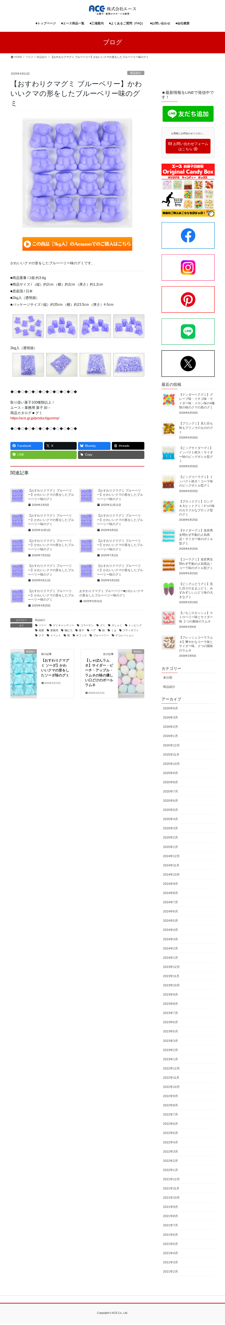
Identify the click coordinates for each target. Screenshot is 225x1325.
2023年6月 (170, 1022)
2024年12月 (171, 856)
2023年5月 (170, 1031)
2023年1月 (170, 1059)
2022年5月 (170, 1133)
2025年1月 (170, 847)
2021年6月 (170, 1234)
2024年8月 (170, 893)
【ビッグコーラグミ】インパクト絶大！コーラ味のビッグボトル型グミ (196, 481)
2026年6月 (170, 708)
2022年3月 (170, 1151)
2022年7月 (170, 1114)
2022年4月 (170, 1142)
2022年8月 (170, 1105)
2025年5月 (170, 810)
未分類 (167, 677)
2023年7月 (170, 1013)
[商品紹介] (24, 665)
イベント (55, 635)
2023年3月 (170, 1040)
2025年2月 (170, 837)
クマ (41, 635)
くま (113, 630)
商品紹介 (136, 73)
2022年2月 (170, 1160)
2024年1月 (170, 957)
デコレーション (124, 635)
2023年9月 (170, 994)
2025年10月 (171, 763)
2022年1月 (170, 1170)
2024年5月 (170, 920)
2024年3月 (170, 939)
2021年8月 (170, 1216)
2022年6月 (170, 1123)
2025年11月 (171, 754)
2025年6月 (170, 800)
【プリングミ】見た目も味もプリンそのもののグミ (196, 428)
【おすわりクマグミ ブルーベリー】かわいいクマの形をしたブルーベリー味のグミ (51, 495)
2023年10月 (171, 985)
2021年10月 (171, 1197)
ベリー (43, 625)
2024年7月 (170, 902)
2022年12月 (171, 1068)
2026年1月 (170, 736)
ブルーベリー (101, 635)
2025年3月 (170, 828)
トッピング (135, 625)
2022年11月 (171, 1077)
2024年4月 (170, 930)
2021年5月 (170, 1244)
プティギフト (131, 630)
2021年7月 (170, 1225)
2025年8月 (170, 782)
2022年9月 (170, 1096)
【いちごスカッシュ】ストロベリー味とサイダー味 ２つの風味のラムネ (196, 617)
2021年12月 (171, 1179)
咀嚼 (41, 630)
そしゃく (117, 625)
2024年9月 (170, 883)
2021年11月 (171, 1188)
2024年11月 (171, 865)
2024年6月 (170, 911)
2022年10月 (171, 1087)
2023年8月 (170, 1003)
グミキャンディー (63, 625)
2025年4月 (170, 819)
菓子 (81, 630)
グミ (102, 625)
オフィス (81, 635)
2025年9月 (170, 773)
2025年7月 (170, 791)
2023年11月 (171, 976)
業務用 (54, 630)
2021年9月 (170, 1207)
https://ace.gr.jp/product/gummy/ (34, 418)
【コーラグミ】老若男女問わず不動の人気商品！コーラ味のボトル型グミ (196, 564)
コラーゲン (87, 625)
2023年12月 (171, 967)
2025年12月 (171, 745)
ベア (93, 630)
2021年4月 (170, 1253)
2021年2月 (170, 1271)
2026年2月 (170, 726)
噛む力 (69, 630)
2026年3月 (170, 717)
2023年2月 (170, 1050)
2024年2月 (170, 948)
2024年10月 (171, 874)
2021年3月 (170, 1262)
